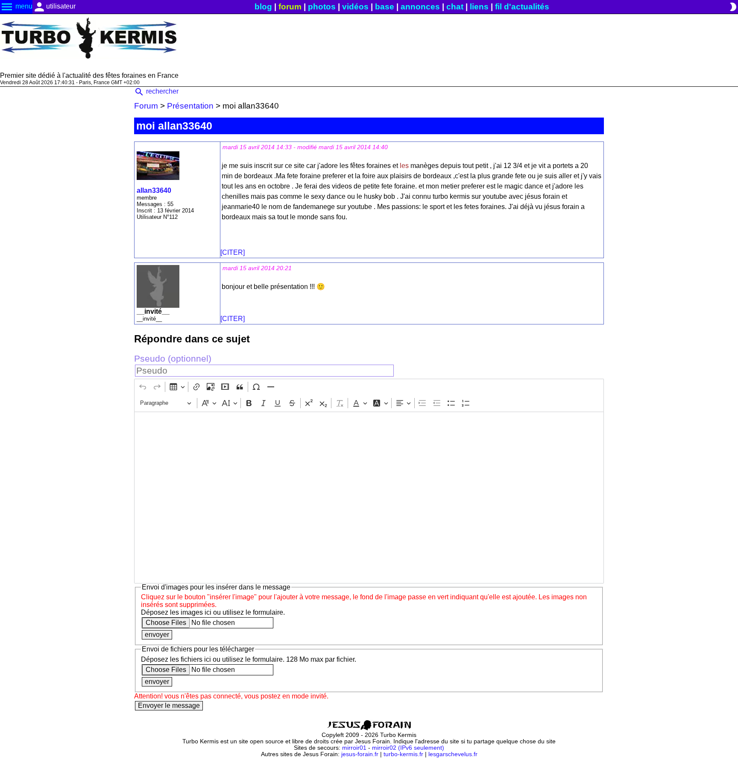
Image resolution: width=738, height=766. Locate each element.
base (384, 6)
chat (454, 6)
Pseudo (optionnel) (172, 358)
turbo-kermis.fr (403, 754)
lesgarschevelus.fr (452, 754)
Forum (146, 105)
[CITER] (232, 252)
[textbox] (369, 497)
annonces (420, 6)
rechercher (156, 91)
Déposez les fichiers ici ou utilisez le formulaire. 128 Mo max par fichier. (248, 659)
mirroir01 (354, 748)
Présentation (190, 105)
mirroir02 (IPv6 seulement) (408, 748)
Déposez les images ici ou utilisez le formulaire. (213, 612)
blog (263, 6)
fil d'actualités (522, 6)
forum (290, 6)
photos (322, 6)
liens (479, 6)
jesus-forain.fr (359, 754)
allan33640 (154, 190)
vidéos (355, 6)
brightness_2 (733, 7)
